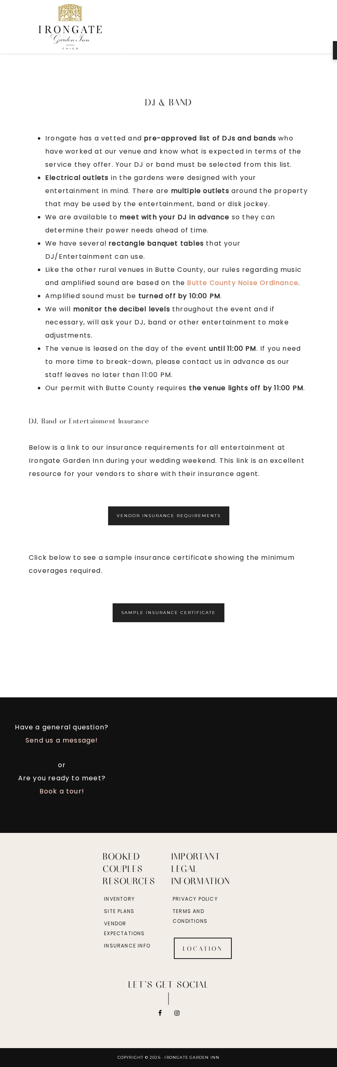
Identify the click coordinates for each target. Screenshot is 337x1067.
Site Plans (119, 911)
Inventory (119, 898)
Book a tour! (61, 791)
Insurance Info (127, 945)
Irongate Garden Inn (89, 26)
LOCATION (203, 948)
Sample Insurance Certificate (168, 612)
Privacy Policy (195, 898)
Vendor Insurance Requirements (169, 515)
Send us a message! (61, 740)
